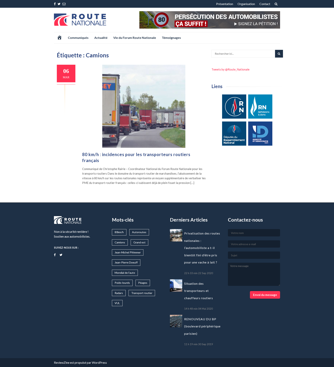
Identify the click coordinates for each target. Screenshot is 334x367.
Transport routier (141, 293)
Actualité (100, 37)
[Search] (279, 54)
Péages (142, 282)
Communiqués (78, 37)
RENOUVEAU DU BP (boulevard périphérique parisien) (202, 326)
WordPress (99, 362)
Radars (119, 293)
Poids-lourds (122, 282)
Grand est (139, 242)
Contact (264, 4)
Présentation (224, 4)
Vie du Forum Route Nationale (134, 37)
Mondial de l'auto (125, 272)
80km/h (119, 232)
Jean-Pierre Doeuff (126, 262)
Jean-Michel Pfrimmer (128, 252)
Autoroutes (139, 232)
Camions (120, 242)
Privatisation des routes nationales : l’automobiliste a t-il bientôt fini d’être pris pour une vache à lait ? (202, 247)
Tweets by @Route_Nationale (230, 69)
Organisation (246, 4)
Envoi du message (265, 294)
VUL (117, 303)
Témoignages (171, 37)
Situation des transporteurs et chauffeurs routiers (198, 291)
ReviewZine (61, 362)
